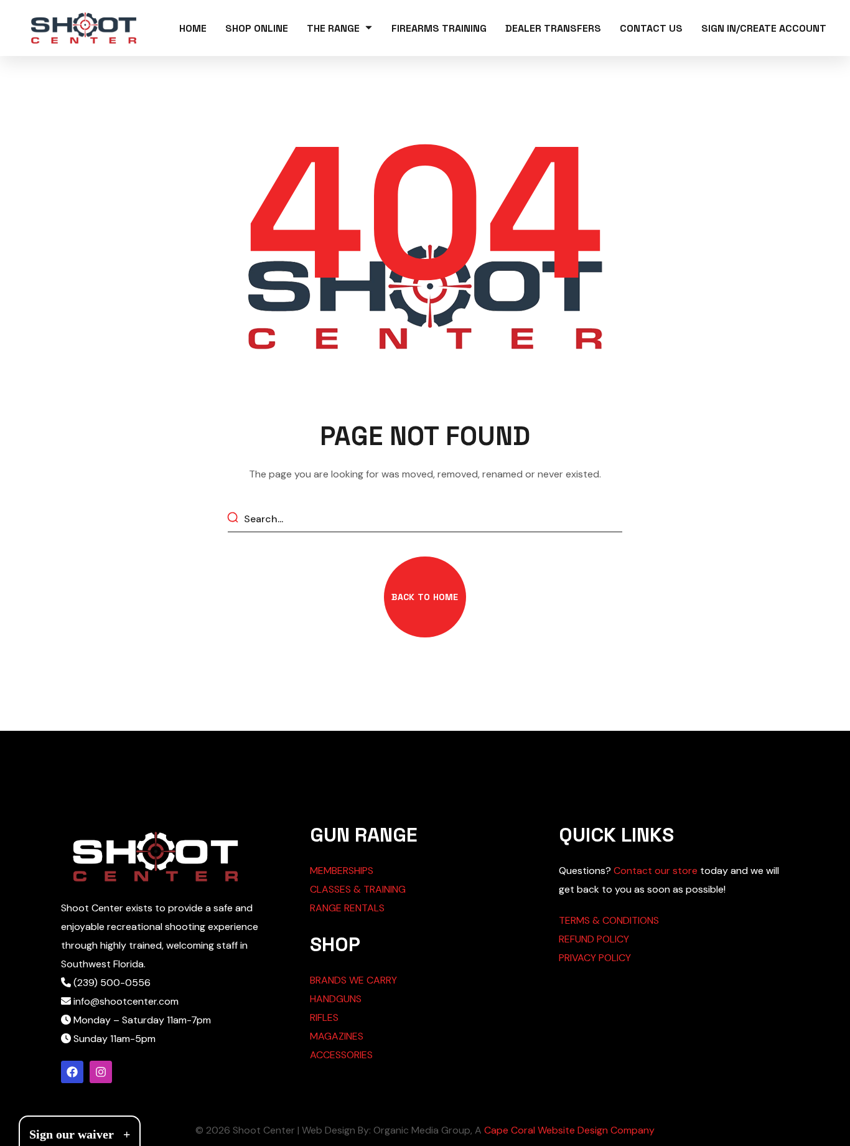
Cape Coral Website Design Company (569, 1130)
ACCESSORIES (341, 1054)
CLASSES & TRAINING (358, 889)
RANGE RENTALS (347, 907)
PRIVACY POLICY (595, 957)
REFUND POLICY (594, 939)
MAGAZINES (336, 1036)
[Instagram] (101, 1072)
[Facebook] (72, 1072)
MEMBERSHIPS (341, 870)
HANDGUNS (336, 998)
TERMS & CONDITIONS (609, 920)
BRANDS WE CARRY (353, 980)
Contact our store (656, 870)
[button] (424, 597)
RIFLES (324, 1017)
